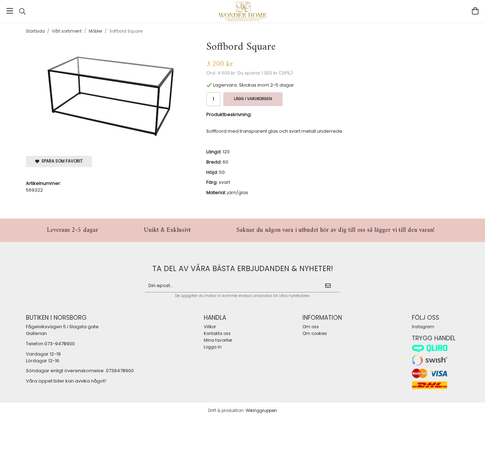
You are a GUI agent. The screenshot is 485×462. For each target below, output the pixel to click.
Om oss (311, 327)
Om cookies (315, 333)
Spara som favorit (61, 161)
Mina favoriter (218, 340)
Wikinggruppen (261, 410)
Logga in (213, 347)
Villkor (210, 327)
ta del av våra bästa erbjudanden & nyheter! (242, 268)
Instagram (423, 327)
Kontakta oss (217, 333)
